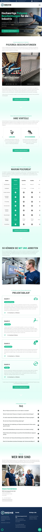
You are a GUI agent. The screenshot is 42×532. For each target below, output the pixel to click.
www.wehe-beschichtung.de (7, 500)
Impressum (8, 522)
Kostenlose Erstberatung (33, 516)
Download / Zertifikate (33, 518)
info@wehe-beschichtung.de (7, 499)
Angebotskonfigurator (33, 517)
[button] (2, 530)
